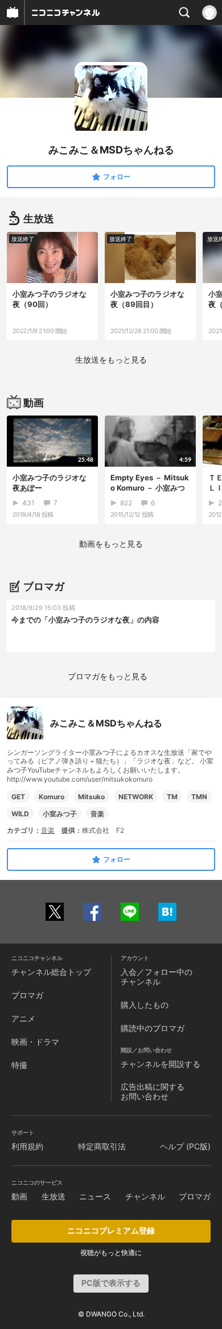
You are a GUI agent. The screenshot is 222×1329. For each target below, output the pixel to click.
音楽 (97, 813)
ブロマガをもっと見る (107, 676)
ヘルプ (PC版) (185, 1146)
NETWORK (135, 796)
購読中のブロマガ (152, 1028)
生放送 (53, 1196)
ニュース (95, 1196)
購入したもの (144, 1005)
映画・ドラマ (35, 1041)
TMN (199, 796)
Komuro (51, 796)
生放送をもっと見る (111, 359)
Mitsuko (91, 796)
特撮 (19, 1065)
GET (18, 796)
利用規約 (27, 1146)
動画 (19, 1196)
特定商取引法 (102, 1146)
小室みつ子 (60, 813)
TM (172, 796)
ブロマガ (27, 995)
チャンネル (145, 1196)
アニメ (23, 1018)
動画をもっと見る (111, 544)
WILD (20, 813)
